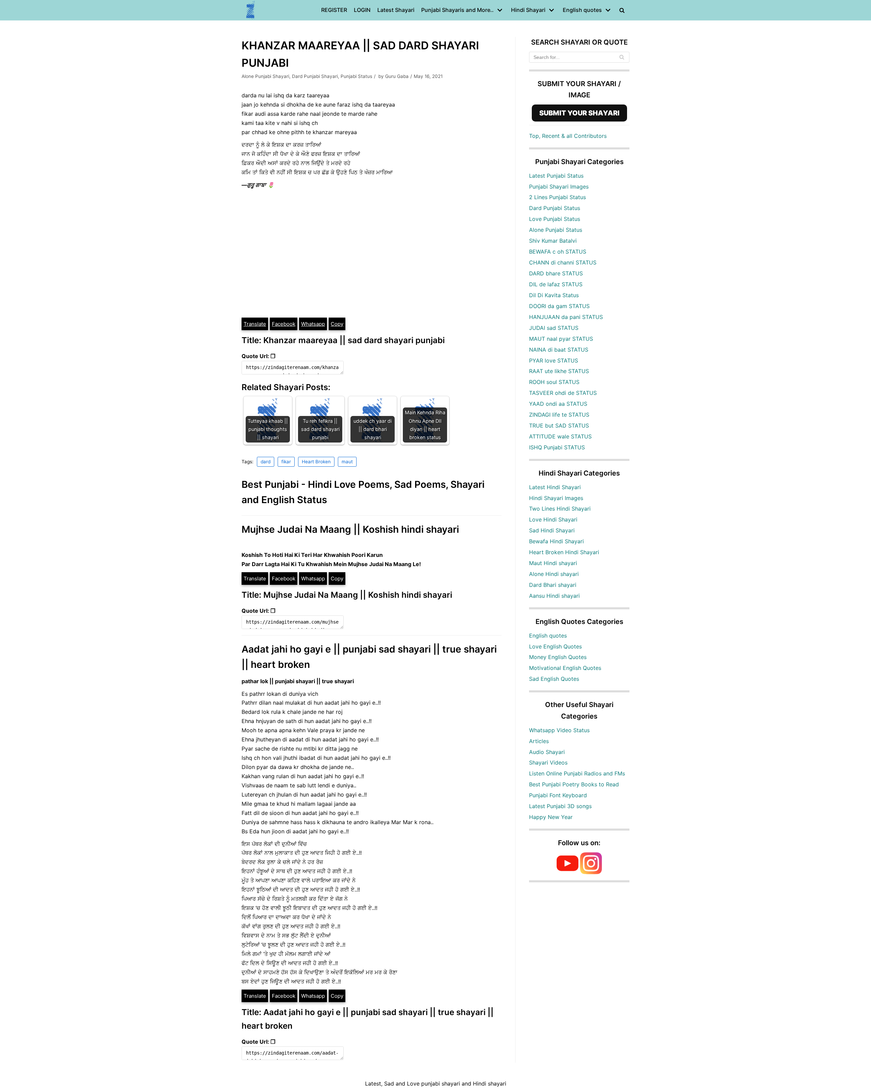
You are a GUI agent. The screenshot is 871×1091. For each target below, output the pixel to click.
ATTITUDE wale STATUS (560, 436)
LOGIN (362, 9)
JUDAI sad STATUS (553, 327)
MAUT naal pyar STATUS (561, 338)
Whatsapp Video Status (559, 730)
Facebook (283, 324)
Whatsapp (313, 324)
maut (347, 461)
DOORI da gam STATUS (559, 306)
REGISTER (334, 9)
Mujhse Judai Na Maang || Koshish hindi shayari (350, 529)
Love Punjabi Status (554, 218)
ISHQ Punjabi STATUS (557, 447)
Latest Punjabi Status (556, 175)
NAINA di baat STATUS (558, 349)
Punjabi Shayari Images (559, 186)
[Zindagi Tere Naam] (251, 10)
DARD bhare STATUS (556, 273)
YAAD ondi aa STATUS (558, 403)
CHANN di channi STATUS (562, 262)
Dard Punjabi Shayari (315, 76)
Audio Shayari (547, 752)
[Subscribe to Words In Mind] (567, 872)
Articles (539, 741)
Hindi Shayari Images (556, 498)
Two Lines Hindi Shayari (560, 508)
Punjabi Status (356, 76)
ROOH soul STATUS (554, 382)
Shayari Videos (548, 762)
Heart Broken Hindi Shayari (564, 552)
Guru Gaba (397, 76)
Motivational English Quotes (565, 667)
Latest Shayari (395, 9)
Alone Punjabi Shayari (265, 76)
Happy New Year (551, 817)
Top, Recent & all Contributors (568, 135)
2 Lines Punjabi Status (557, 197)
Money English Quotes (558, 657)
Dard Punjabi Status (554, 208)
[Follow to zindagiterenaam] (591, 872)
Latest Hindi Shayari (555, 487)
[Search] (621, 57)
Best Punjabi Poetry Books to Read (574, 784)
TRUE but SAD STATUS (559, 425)
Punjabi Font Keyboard (558, 795)
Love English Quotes (555, 646)
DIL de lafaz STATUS (555, 284)
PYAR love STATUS (553, 360)
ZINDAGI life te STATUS (559, 414)
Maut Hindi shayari (553, 563)
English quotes (548, 635)
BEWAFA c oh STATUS (557, 251)
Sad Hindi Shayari (552, 530)
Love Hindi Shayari (553, 519)
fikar (286, 461)
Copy (337, 324)
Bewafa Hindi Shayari (556, 541)
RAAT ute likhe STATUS (559, 371)
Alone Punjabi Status (555, 229)
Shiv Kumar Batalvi (553, 240)
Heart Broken (316, 461)
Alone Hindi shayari (554, 574)
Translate (255, 324)
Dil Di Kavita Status (554, 295)
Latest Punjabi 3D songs (560, 806)
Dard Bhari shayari (552, 584)
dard (265, 461)
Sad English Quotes (554, 678)
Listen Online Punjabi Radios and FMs (577, 773)
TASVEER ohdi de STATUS (563, 392)
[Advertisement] (372, 266)
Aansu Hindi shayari (554, 595)
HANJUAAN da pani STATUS (566, 317)
